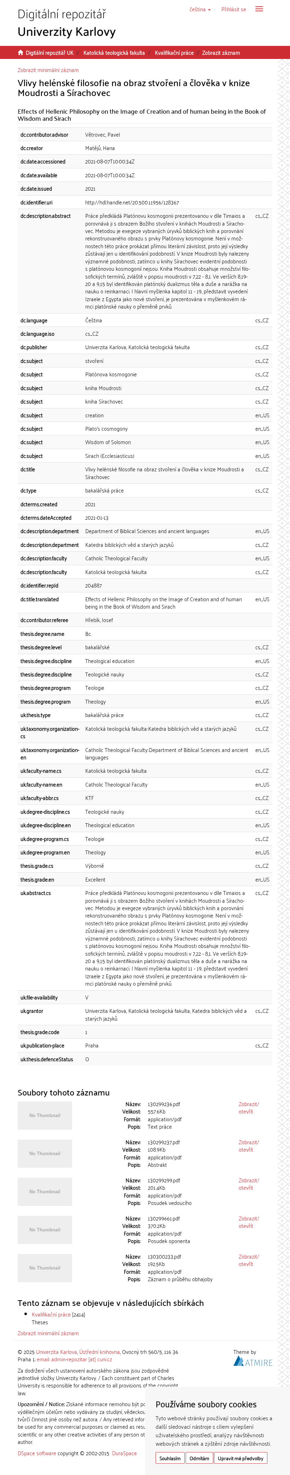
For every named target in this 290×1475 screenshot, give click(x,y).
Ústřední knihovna (99, 1351)
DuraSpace (124, 1453)
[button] (200, 9)
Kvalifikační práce (174, 52)
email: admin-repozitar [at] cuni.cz (74, 1359)
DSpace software (37, 1453)
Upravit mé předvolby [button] (240, 1457)
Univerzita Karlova (56, 1351)
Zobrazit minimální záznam (48, 69)
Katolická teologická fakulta (114, 52)
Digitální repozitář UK (50, 52)
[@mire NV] (252, 1359)
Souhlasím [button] (170, 1457)
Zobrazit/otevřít (249, 1107)
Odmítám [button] (199, 1457)
